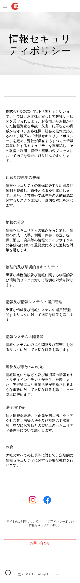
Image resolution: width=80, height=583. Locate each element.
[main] (40, 43)
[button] (5, 6)
